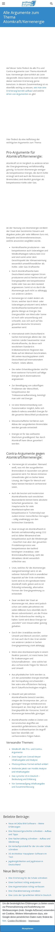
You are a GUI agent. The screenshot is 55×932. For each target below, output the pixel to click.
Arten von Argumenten (17, 94)
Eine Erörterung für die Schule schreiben (27, 877)
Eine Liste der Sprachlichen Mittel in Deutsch (29, 895)
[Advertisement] (27, 48)
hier (4, 921)
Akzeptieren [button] (27, 928)
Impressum (33, 921)
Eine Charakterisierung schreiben (24, 890)
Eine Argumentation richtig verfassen (26, 886)
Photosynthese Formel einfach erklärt (30, 764)
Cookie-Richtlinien (17, 921)
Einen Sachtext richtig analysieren (24, 882)
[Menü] (3, 3)
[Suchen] (51, 3)
